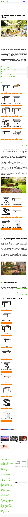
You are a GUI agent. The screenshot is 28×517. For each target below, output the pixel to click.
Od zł (6, 92)
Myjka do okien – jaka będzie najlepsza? (6, 465)
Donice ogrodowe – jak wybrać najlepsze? (6, 506)
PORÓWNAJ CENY (6, 93)
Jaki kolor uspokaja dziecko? (4, 442)
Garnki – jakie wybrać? (3, 476)
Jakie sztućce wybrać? (4, 483)
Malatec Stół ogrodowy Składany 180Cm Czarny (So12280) (6, 227)
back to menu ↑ (24, 145)
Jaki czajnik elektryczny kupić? (4, 470)
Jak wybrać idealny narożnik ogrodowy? (6, 503)
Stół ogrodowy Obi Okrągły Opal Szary (17, 103)
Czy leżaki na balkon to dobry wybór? (5, 501)
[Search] (22, 1)
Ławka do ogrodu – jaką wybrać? (5, 505)
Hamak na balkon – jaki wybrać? (5, 511)
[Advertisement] (14, 7)
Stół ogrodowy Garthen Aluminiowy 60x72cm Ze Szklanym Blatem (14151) (17, 126)
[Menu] (1, 1)
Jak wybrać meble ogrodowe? (5, 494)
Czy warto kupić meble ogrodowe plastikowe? (7, 502)
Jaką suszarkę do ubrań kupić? (5, 469)
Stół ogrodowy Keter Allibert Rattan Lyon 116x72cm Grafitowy (6, 308)
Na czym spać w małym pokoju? (4, 450)
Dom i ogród (6, 18)
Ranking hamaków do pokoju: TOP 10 (21, 466)
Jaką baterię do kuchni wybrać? (5, 462)
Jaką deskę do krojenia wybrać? (5, 484)
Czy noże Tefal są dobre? (14, 441)
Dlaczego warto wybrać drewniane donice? (6, 507)
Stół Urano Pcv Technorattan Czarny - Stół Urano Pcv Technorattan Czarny (6, 103)
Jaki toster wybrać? (3, 475)
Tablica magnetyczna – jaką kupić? (5, 490)
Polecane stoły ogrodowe (7, 67)
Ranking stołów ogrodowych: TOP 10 (9, 76)
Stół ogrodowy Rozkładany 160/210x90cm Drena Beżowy (17, 204)
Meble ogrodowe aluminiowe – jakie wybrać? (7, 500)
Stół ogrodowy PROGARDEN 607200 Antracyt (6, 204)
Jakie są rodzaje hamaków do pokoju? (21, 461)
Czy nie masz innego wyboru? (8, 74)
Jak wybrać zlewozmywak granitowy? (6, 460)
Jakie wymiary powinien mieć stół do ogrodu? (10, 69)
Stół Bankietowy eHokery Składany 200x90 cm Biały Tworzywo (17, 227)
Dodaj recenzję (24, 1)
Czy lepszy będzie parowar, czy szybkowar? (6, 474)
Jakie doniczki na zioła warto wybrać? (6, 508)
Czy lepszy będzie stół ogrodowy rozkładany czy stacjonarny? (13, 71)
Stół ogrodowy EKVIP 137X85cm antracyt (6, 320)
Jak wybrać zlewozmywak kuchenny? (5, 459)
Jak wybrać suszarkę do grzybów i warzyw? (6, 482)
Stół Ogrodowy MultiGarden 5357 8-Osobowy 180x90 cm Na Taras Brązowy (6, 126)
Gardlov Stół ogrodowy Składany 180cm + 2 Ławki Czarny (6, 406)
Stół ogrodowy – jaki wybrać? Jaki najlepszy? (7, 504)
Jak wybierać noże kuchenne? (5, 477)
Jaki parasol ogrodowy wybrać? (5, 495)
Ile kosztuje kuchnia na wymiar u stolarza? (22, 442)
